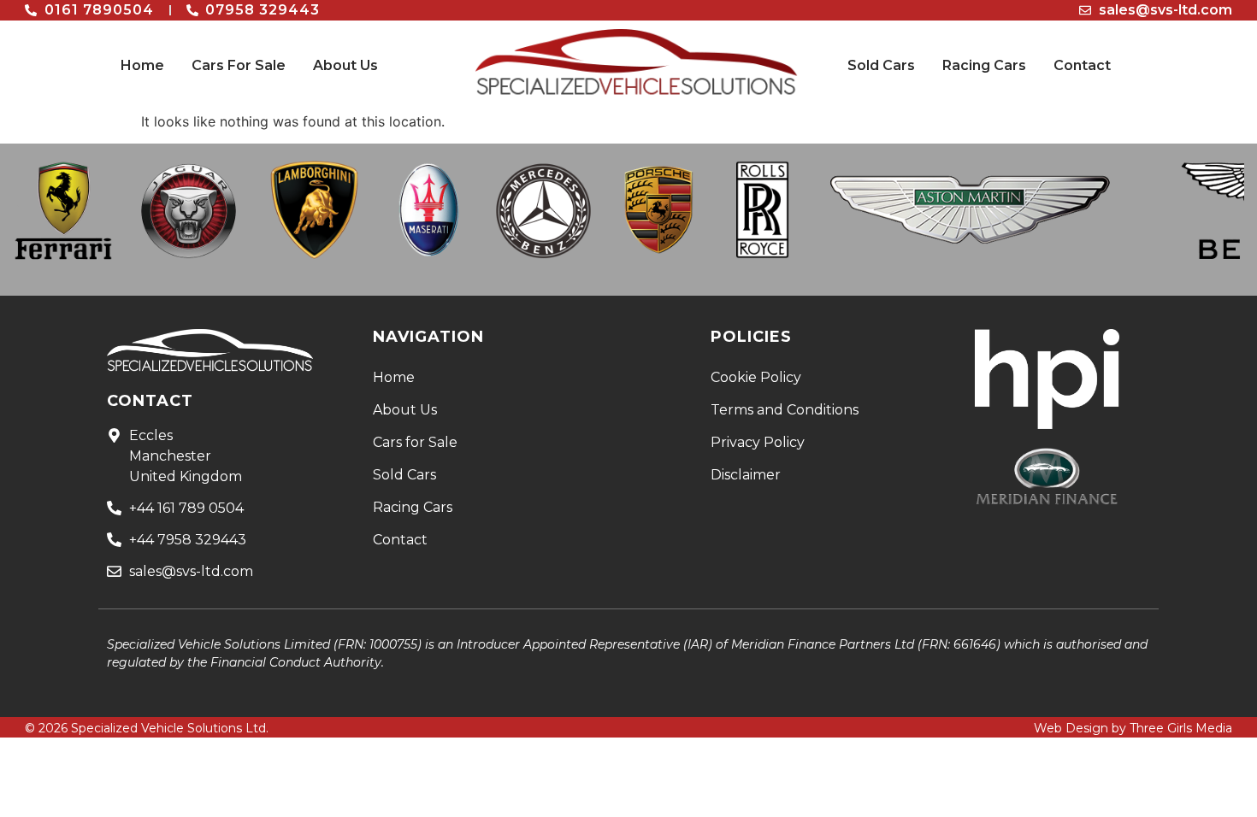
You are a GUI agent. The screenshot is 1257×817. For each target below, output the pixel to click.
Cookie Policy (756, 377)
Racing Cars (984, 65)
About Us (345, 65)
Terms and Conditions (785, 410)
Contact (1082, 65)
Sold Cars (881, 65)
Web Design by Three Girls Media (1133, 728)
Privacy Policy (758, 442)
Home (142, 65)
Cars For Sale (239, 65)
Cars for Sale (415, 442)
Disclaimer (746, 475)
